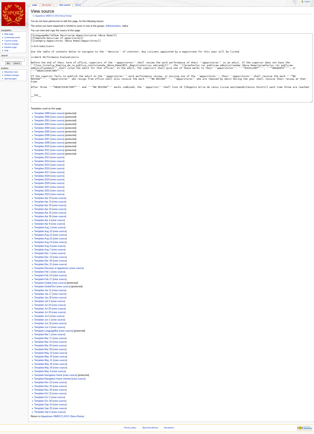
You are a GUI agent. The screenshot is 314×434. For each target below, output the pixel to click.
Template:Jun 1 (42, 320)
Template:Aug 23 (43, 242)
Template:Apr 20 (42, 205)
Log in (307, 1)
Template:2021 (42, 187)
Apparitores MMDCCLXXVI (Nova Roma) (53, 16)
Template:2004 (42, 128)
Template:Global (42, 283)
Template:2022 (42, 190)
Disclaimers (169, 428)
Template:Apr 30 (42, 216)
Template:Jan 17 (43, 294)
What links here (11, 72)
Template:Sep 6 (42, 412)
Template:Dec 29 (43, 260)
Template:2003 (42, 124)
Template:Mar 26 (43, 345)
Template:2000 (42, 117)
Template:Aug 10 (43, 231)
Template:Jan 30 (43, 297)
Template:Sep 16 (43, 404)
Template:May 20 (43, 356)
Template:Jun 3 (42, 327)
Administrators (113, 26)
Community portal (12, 37)
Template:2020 (42, 183)
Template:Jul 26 (42, 312)
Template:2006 (42, 135)
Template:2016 (42, 168)
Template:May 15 (43, 353)
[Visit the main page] (14, 14)
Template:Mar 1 (42, 334)
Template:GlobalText (45, 286)
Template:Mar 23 (43, 342)
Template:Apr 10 (42, 198)
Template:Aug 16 (43, 238)
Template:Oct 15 (43, 393)
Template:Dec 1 (42, 253)
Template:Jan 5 (42, 301)
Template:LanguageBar (46, 331)
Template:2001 (42, 120)
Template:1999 (42, 113)
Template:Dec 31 (43, 264)
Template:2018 (42, 176)
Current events (11, 41)
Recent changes (11, 44)
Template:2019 (42, 179)
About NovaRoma (150, 428)
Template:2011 (41, 150)
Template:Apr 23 (42, 209)
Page (34, 5)
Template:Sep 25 (43, 408)
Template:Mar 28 (43, 349)
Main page (8, 34)
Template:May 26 (43, 364)
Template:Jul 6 (42, 316)
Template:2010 (42, 146)
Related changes (11, 75)
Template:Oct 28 (43, 401)
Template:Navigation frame (48, 375)
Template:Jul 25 (42, 308)
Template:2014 (42, 161)
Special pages (10, 79)
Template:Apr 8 (42, 224)
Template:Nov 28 (43, 390)
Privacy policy (130, 428)
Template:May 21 (43, 360)
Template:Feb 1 (42, 272)
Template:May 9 (42, 371)
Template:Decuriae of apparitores (51, 268)
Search (4, 55)
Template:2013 (42, 157)
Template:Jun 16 (43, 323)
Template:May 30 (43, 367)
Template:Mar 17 (43, 338)
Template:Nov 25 (43, 386)
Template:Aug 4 (42, 246)
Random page (10, 47)
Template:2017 (42, 172)
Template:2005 (42, 131)
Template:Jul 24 (42, 305)
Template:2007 (42, 139)
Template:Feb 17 (43, 279)
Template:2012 (42, 154)
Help (6, 50)
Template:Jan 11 (42, 290)
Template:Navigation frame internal (52, 379)
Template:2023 (42, 194)
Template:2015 (42, 165)
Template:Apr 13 (42, 201)
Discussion (46, 5)
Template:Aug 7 (42, 249)
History (78, 5)
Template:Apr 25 (42, 213)
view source (57, 113)
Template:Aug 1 (42, 227)
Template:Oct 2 (42, 397)
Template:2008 (42, 142)
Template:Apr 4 (42, 220)
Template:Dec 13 (43, 257)
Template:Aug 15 (43, 235)
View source (65, 5)
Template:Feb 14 (43, 275)
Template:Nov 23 (43, 382)
